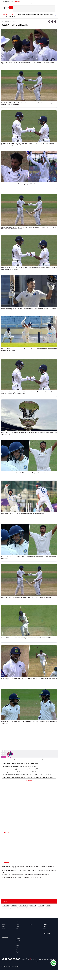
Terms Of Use (47, 960)
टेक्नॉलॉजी (33, 15)
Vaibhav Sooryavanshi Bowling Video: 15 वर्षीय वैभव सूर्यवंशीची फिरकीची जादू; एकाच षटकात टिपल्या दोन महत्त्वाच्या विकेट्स (27, 775)
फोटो (17, 948)
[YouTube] (9, 959)
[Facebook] (49, 21)
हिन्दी (27, 959)
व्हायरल (51, 15)
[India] (56, 16)
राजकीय (3, 924)
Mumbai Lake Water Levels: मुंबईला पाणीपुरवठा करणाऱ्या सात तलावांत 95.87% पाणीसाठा (20, 764)
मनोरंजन (41, 15)
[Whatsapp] (55, 21)
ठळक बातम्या (5, 938)
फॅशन (44, 929)
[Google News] (16, 959)
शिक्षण (3, 929)
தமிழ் (37, 961)
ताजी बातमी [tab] (15, 760)
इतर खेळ (28, 908)
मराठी (30, 959)
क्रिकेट (31, 924)
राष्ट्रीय (23, 15)
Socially (14, 17)
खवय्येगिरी (45, 924)
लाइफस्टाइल (46, 15)
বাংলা (33, 959)
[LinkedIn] (14, 959)
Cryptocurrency (21, 908)
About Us (41, 960)
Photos (17, 950)
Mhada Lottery (6, 905)
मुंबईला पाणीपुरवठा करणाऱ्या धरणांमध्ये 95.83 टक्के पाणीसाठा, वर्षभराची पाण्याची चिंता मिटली (20, 772)
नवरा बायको (13, 908)
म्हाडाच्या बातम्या (41, 905)
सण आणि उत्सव (47, 933)
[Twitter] (52, 21)
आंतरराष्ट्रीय (28, 15)
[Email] (19, 959)
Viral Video (35, 908)
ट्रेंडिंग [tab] (43, 760)
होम (2, 21)
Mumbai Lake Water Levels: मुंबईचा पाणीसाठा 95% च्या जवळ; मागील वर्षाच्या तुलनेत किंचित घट (21, 769)
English (23, 959)
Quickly (8, 17)
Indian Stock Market (23, 905)
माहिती (3, 927)
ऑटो (17, 943)
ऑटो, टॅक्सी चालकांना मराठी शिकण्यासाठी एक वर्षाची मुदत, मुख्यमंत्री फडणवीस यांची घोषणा (19, 766)
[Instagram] (11, 959)
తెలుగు (36, 959)
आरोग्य (41, 908)
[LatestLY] (8, 8)
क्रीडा (38, 15)
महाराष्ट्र (19, 15)
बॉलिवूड (17, 924)
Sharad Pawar (14, 905)
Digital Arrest (33, 905)
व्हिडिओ (17, 952)
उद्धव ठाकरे (48, 905)
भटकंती (45, 927)
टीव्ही (17, 929)
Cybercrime (47, 908)
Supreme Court (6, 908)
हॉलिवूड (17, 927)
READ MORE (29, 780)
